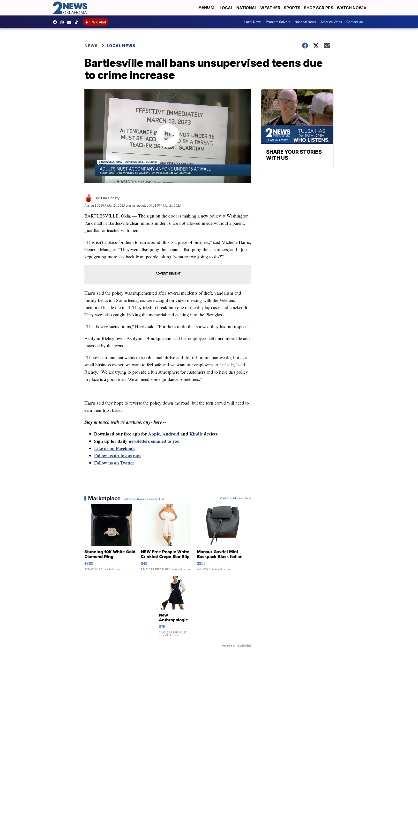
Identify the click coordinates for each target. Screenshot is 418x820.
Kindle (196, 433)
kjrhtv (56, 22)
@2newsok (78, 22)
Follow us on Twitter (114, 462)
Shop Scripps (318, 7)
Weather (270, 7)
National (246, 7)
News (91, 45)
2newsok (63, 22)
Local (226, 7)
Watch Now (350, 7)
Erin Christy (110, 198)
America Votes (331, 21)
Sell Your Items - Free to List (143, 499)
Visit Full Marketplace (235, 498)
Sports (292, 7)
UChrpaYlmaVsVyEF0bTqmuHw (70, 22)
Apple (154, 433)
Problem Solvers (278, 21)
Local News (252, 21)
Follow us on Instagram (117, 455)
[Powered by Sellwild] (244, 645)
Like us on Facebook (114, 448)
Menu (204, 8)
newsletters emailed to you (154, 441)
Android (170, 433)
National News (305, 21)
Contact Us (354, 21)
